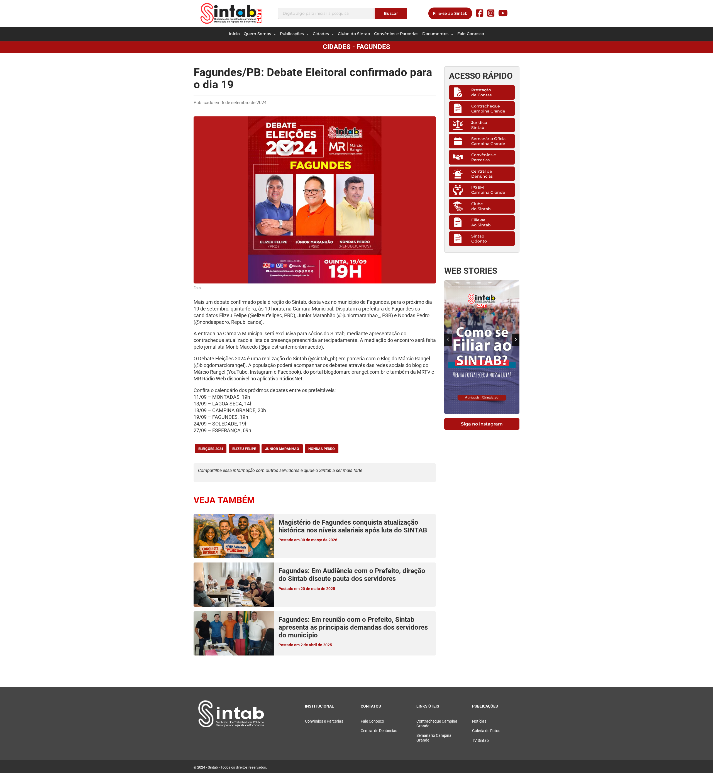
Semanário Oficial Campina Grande (489, 141)
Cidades (321, 33)
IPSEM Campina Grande (488, 190)
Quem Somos (258, 33)
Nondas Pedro (321, 449)
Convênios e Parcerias (396, 33)
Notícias (479, 721)
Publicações (292, 33)
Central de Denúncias (482, 174)
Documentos (436, 33)
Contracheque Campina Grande (488, 109)
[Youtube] (503, 13)
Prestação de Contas (481, 92)
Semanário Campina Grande (433, 738)
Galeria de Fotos (486, 730)
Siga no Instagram (482, 424)
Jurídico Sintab (479, 125)
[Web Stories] (481, 347)
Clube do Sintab (354, 33)
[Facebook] (479, 13)
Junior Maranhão (282, 449)
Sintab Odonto (479, 239)
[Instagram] (490, 13)
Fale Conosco (470, 33)
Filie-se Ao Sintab (481, 222)
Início (234, 33)
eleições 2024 (210, 449)
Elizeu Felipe (244, 449)
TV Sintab (480, 740)
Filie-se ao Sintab (450, 13)
